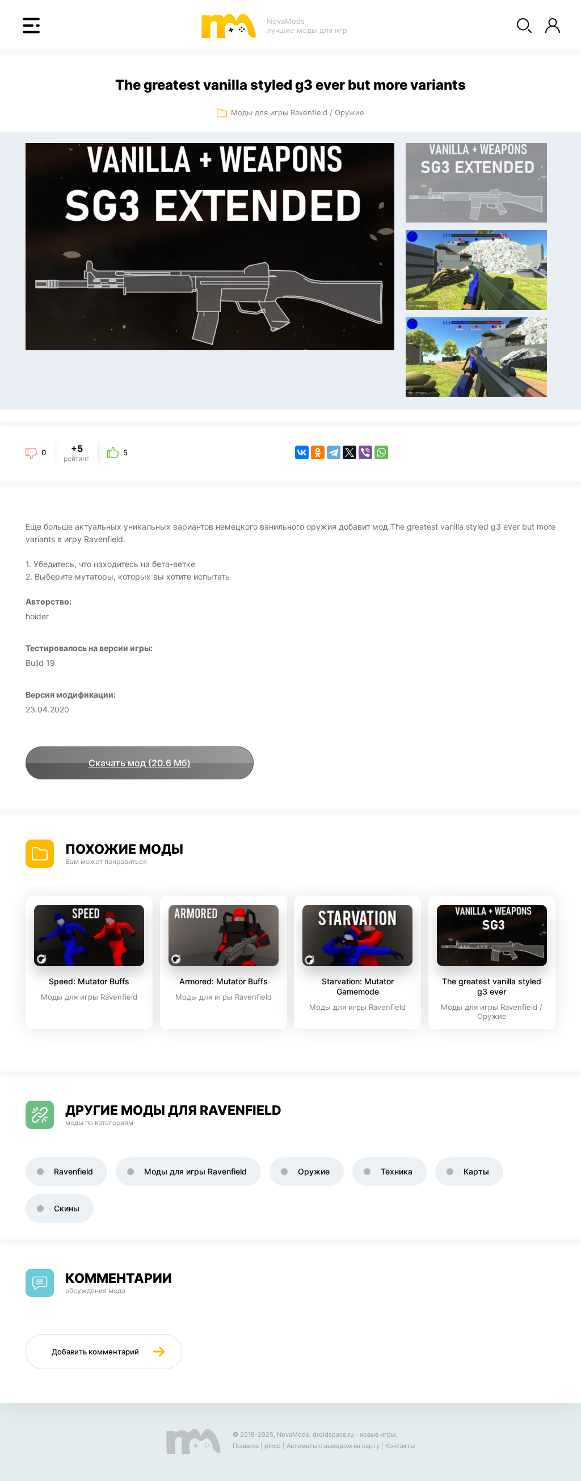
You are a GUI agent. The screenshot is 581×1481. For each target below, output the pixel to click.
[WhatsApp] (381, 452)
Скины (66, 1208)
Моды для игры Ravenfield (279, 112)
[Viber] (365, 452)
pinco (272, 1446)
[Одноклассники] (318, 452)
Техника (396, 1171)
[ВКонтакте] (302, 452)
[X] (349, 452)
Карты (476, 1171)
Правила (246, 1446)
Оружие (349, 112)
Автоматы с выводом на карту (333, 1446)
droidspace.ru (333, 1434)
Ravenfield (73, 1171)
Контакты (400, 1446)
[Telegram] (333, 452)
